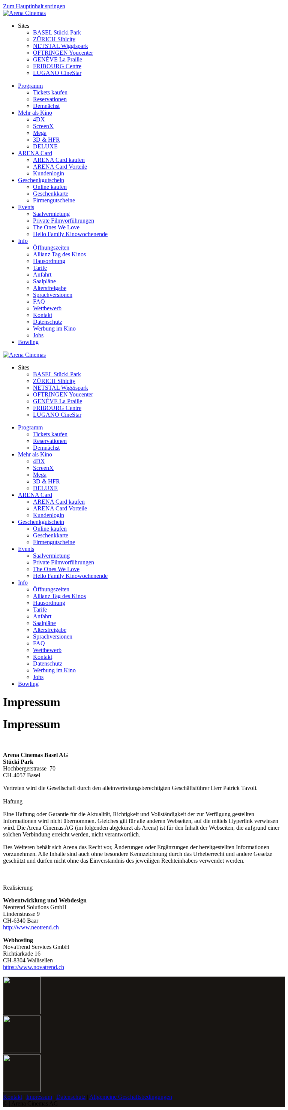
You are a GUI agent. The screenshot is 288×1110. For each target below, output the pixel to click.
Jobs (38, 335)
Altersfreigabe (49, 288)
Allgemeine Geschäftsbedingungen (130, 1097)
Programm (30, 85)
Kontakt (42, 315)
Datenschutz (47, 322)
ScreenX (43, 126)
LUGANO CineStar (57, 73)
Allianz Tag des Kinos (59, 254)
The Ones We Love (56, 227)
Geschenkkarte (50, 193)
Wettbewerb (47, 308)
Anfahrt (42, 274)
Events (26, 207)
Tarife (40, 268)
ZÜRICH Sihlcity (54, 39)
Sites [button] (23, 25)
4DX (39, 119)
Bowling (28, 342)
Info (23, 241)
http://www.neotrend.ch (31, 927)
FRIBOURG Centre (57, 66)
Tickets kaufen (50, 92)
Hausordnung (49, 261)
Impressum (39, 1097)
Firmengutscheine (54, 200)
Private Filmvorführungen (63, 220)
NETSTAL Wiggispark (60, 46)
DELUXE (45, 146)
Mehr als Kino (35, 112)
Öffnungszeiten (51, 247)
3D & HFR (46, 139)
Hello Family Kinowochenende (70, 234)
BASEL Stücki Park (57, 32)
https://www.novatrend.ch (33, 967)
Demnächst (46, 106)
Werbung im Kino (54, 328)
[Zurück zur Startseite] (24, 13)
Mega (39, 133)
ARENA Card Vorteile (60, 166)
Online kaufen (50, 187)
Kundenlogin (48, 173)
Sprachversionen (52, 295)
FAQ (39, 301)
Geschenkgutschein (41, 180)
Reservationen (50, 99)
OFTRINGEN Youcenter (63, 52)
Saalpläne (44, 281)
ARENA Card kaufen (59, 160)
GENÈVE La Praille (57, 59)
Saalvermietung (51, 214)
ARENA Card (35, 153)
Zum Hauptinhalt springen (34, 6)
